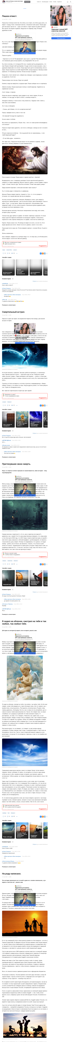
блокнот (20, 9)
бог (8, 862)
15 (5, 454)
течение (9, 9)
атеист (15, 298)
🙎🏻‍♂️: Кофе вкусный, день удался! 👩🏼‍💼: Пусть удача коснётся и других (12, 855)
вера (4, 298)
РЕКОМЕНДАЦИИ (45, 1)
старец (4, 9)
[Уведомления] (67, 2)
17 (5, 12)
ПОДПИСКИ (59, 1)
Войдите (35, 40)
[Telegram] (45, 13)
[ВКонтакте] (41, 13)
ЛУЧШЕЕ (54, 1)
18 (5, 302)
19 (5, 865)
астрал (4, 451)
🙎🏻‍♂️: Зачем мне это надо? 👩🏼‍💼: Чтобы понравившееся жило (11, 444)
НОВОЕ (50, 1)
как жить (15, 9)
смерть (4, 609)
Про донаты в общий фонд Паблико (8, 5)
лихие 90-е (9, 298)
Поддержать (27, 1)
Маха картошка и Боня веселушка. (14, 1)
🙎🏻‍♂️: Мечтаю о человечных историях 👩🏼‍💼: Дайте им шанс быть (12, 292)
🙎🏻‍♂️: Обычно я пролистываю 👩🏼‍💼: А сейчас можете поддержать (11, 603)
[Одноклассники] (43, 13)
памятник (10, 609)
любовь (4, 862)
